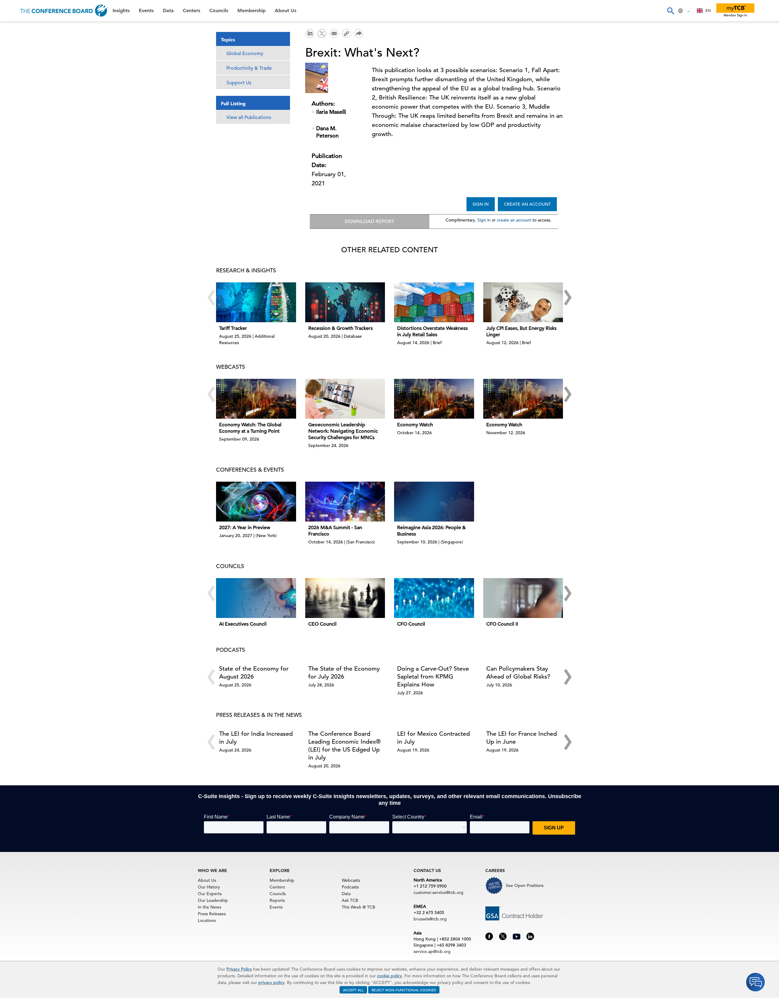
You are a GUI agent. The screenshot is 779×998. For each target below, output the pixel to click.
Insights (15, 28)
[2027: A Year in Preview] (256, 502)
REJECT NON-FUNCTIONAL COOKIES (404, 989)
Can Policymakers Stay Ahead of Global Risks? (518, 672)
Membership (21, 106)
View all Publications (248, 117)
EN (708, 10)
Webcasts (351, 880)
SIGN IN (481, 204)
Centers (16, 75)
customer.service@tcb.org (438, 892)
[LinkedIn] (309, 33)
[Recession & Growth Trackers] (345, 302)
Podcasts (350, 887)
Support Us (238, 83)
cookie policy (389, 976)
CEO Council (322, 624)
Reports (277, 900)
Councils (16, 90)
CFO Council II (502, 624)
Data (12, 59)
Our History (209, 887)
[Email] (334, 33)
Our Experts (210, 893)
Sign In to (29, 168)
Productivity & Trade (249, 68)
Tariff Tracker (233, 328)
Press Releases (212, 913)
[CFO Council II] (523, 598)
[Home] (64, 11)
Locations (207, 920)
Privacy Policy (239, 969)
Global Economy (244, 54)
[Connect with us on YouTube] (516, 935)
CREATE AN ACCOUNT (527, 204)
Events (14, 44)
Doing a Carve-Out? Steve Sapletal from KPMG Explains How (433, 676)
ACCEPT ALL (353, 989)
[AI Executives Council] (256, 598)
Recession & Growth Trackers (340, 328)
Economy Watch (415, 425)
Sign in (484, 220)
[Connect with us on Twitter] (503, 936)
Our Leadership (213, 900)
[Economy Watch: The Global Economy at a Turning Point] (256, 399)
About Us (18, 121)
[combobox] (704, 10)
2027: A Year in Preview (244, 528)
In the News (209, 907)
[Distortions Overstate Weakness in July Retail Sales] (434, 302)
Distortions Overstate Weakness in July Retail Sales (432, 331)
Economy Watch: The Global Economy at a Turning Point (250, 428)
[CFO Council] (434, 598)
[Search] (670, 11)
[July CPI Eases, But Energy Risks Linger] (523, 302)
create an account (514, 220)
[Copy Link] (346, 33)
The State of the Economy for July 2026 (344, 672)
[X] (322, 33)
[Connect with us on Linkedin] (530, 936)
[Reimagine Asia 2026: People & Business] (434, 502)
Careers (16, 137)
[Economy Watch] (434, 399)
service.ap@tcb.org (432, 951)
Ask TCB (350, 900)
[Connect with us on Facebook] (489, 936)
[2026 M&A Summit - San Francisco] (345, 502)
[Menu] (11, 11)
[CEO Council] (345, 598)
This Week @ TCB (27, 152)
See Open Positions (524, 885)
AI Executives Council (243, 624)
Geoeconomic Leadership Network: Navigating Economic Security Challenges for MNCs (343, 431)
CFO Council (411, 624)
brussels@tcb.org (430, 919)
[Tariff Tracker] (256, 302)
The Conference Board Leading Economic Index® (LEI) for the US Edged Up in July (344, 745)
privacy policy (271, 982)
